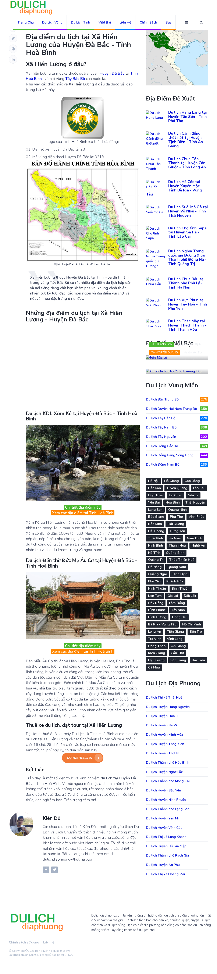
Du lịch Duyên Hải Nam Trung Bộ (176, 408)
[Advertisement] (83, 366)
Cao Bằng (192, 481)
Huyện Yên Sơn (193, 352)
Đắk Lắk (190, 595)
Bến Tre (196, 631)
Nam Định (194, 538)
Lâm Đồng (177, 603)
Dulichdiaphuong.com (22, 955)
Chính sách (148, 22)
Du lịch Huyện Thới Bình (164, 753)
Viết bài (105, 22)
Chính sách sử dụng (24, 942)
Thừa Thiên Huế (181, 559)
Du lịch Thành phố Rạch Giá (167, 855)
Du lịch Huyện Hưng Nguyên (168, 707)
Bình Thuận (180, 588)
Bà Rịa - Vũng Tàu (162, 624)
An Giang (178, 646)
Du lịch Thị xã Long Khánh (166, 836)
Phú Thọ (176, 516)
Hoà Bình (173, 502)
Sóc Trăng (178, 660)
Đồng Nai (179, 617)
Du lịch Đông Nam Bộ (176, 464)
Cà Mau (154, 667)
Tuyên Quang (177, 488)
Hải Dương (176, 524)
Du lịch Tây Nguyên (176, 436)
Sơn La (193, 495)
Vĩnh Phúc (196, 516)
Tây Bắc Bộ (75, 78)
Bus (168, 22)
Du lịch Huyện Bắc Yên (163, 790)
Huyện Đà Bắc (112, 73)
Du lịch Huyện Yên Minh (164, 818)
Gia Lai (172, 595)
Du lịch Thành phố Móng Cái (168, 781)
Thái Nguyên (195, 502)
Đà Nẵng (155, 567)
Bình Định (180, 574)
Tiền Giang (175, 631)
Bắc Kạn (154, 488)
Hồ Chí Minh (191, 624)
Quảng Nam (176, 567)
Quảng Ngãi (157, 574)
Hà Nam (175, 538)
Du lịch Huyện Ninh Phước (166, 799)
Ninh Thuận (157, 588)
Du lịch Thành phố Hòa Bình (167, 762)
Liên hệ (125, 22)
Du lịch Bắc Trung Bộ (176, 399)
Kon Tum (155, 595)
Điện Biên (155, 495)
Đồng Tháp (157, 646)
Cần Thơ (177, 653)
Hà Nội (153, 481)
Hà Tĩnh (154, 552)
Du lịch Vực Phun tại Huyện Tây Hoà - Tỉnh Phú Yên (187, 304)
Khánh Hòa (174, 581)
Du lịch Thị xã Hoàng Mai (165, 874)
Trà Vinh (154, 638)
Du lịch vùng (52, 22)
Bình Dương (157, 617)
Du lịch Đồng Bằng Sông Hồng (176, 455)
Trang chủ (26, 22)
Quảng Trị (156, 559)
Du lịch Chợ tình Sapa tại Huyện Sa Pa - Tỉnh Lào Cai (187, 232)
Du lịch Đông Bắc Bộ (176, 446)
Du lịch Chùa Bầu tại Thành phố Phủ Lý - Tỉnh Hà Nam (186, 283)
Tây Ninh (178, 610)
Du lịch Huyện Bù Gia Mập (166, 846)
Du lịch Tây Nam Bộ (176, 427)
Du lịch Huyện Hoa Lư (162, 716)
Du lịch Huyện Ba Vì (161, 725)
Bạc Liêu (198, 660)
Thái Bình (155, 538)
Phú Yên (154, 581)
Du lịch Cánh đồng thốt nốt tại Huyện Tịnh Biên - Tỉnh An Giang (185, 139)
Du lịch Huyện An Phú (163, 864)
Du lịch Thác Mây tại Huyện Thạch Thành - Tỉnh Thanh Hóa (187, 325)
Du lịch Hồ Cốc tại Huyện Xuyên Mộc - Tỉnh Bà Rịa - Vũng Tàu (174, 188)
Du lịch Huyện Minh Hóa (164, 734)
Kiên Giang (156, 653)
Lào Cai (198, 488)
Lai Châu (175, 495)
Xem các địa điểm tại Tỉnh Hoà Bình (82, 512)
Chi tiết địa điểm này (82, 507)
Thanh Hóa (177, 545)
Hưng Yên (177, 531)
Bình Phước (157, 610)
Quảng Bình (175, 552)
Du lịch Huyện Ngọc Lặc (164, 772)
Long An (154, 631)
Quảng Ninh (177, 509)
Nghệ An (198, 545)
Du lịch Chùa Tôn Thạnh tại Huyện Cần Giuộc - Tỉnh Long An (187, 163)
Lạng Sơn (155, 509)
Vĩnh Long (174, 638)
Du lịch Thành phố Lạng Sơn (167, 809)
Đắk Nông (155, 603)
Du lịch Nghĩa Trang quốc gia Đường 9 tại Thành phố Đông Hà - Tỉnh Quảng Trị (187, 257)
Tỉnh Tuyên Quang (164, 352)
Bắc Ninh (155, 524)
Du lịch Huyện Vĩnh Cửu (164, 827)
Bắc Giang (156, 516)
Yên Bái (154, 502)
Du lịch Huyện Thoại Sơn (165, 744)
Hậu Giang (156, 660)
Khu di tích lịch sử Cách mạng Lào (174, 364)
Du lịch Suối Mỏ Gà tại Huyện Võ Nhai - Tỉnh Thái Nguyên (188, 211)
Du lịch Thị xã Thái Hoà (164, 697)
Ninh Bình (155, 545)
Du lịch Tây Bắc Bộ (176, 418)
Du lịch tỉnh (80, 22)
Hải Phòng (156, 531)
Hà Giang (171, 481)
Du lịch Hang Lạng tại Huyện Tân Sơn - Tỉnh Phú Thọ (187, 116)
